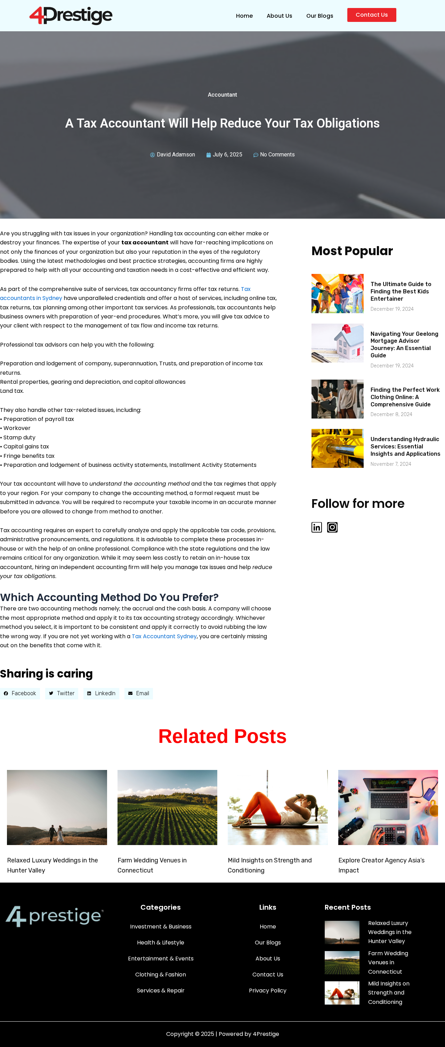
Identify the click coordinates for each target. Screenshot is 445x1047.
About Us (279, 16)
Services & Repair (161, 991)
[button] (20, 694)
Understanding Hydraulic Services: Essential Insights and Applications (405, 446)
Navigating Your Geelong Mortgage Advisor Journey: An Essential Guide (404, 345)
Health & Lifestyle (160, 943)
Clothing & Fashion (160, 975)
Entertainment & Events (161, 959)
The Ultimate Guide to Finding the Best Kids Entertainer (401, 291)
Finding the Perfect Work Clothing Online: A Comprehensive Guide (405, 397)
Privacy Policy (267, 991)
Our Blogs (319, 16)
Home (244, 16)
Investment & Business (161, 927)
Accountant (222, 94)
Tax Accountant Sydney (164, 636)
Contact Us (267, 975)
